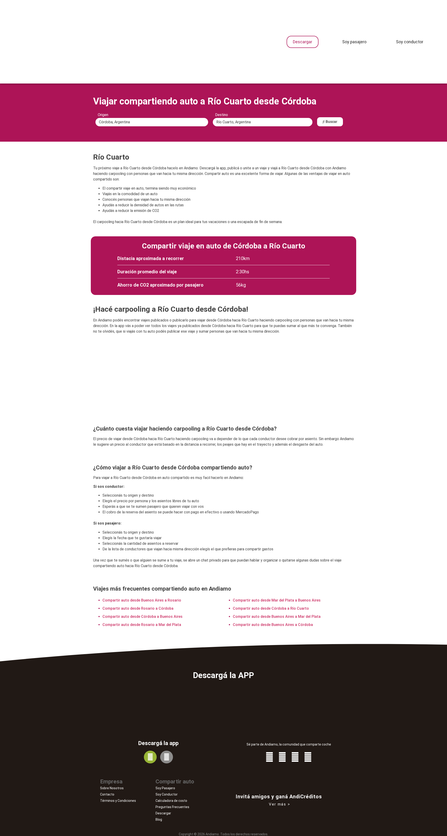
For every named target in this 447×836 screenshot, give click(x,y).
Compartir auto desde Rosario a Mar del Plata (141, 624)
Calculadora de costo (171, 801)
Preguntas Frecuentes (172, 807)
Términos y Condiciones (118, 801)
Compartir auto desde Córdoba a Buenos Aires (142, 616)
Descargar (163, 813)
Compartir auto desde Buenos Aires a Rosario (141, 600)
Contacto (107, 794)
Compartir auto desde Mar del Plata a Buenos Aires (277, 600)
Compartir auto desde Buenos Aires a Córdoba (273, 624)
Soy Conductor (167, 794)
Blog (159, 819)
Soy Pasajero (165, 788)
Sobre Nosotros (112, 788)
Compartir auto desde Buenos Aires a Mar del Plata (277, 616)
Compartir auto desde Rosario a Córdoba (137, 608)
